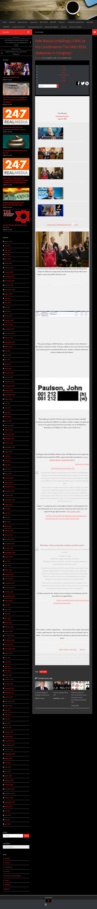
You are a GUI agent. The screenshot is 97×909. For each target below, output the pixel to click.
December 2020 (9, 539)
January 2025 (9, 325)
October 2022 (9, 443)
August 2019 (8, 600)
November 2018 (9, 640)
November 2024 (9, 333)
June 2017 (8, 714)
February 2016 (9, 780)
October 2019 (9, 592)
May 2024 (7, 360)
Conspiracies (9, 867)
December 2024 (9, 329)
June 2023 (8, 408)
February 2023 (9, 425)
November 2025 (9, 281)
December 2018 (9, 636)
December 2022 (9, 434)
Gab (71, 649)
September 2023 (10, 395)
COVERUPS (6, 27)
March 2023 (8, 421)
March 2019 (8, 622)
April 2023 (8, 417)
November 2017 (9, 692)
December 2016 (9, 741)
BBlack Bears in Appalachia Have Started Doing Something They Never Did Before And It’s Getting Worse (15, 180)
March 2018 (8, 675)
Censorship (89, 22)
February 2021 (9, 530)
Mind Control (44, 22)
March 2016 (8, 776)
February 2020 (9, 574)
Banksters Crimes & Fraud (76, 22)
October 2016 (9, 749)
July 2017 (7, 710)
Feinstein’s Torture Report (13, 876)
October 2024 (9, 338)
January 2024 (9, 377)
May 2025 (7, 307)
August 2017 (8, 706)
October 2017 (9, 697)
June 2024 (8, 355)
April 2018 (8, 671)
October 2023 (9, 390)
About (63, 77)
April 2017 (8, 723)
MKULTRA (53, 22)
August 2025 (8, 294)
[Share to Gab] (72, 225)
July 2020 (7, 561)
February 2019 (9, 627)
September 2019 (10, 596)
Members (7, 884)
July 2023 (7, 403)
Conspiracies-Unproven (35, 27)
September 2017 (10, 701)
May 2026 (7, 254)
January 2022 (9, 482)
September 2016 (10, 754)
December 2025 (9, 276)
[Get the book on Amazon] (28, 32)
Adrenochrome (22, 22)
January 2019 (9, 631)
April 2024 (8, 364)
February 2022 (9, 478)
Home (5, 22)
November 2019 (9, 587)
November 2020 (9, 544)
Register (7, 889)
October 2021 (9, 495)
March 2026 (8, 263)
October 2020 (9, 548)
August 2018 (8, 653)
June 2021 (8, 513)
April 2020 (8, 565)
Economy (64, 27)
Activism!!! (12, 22)
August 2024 (8, 346)
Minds (74, 649)
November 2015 (9, 793)
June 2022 (8, 460)
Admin (38, 58)
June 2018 (8, 662)
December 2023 (9, 381)
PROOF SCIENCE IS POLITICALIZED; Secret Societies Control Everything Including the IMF (79, 697)
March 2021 (8, 526)
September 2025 (10, 289)
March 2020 (8, 570)
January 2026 (9, 272)
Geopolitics (33, 22)
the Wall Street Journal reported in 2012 (63, 468)
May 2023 (7, 412)
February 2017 (9, 732)
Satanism (61, 22)
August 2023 (8, 399)
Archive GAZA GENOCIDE (11, 77)
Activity (7, 863)
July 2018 (7, 657)
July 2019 (7, 605)
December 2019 (9, 583)
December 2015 (9, 789)
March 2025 (8, 316)
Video (63, 72)
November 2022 (9, 438)
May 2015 (7, 820)
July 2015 (7, 811)
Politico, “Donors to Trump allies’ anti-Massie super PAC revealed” (64, 545)
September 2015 (10, 802)
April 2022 (8, 469)
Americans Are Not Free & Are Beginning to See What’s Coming (14, 128)
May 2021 (7, 517)
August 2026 (8, 241)
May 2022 (7, 465)
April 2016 (8, 771)
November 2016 (9, 745)
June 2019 (8, 609)
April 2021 (8, 522)
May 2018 (7, 666)
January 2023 (9, 430)
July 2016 (7, 763)
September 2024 (10, 342)
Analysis (63, 69)
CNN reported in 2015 (73, 511)
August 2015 (8, 806)
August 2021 (8, 504)
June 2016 (8, 767)
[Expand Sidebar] (94, 32)
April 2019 (8, 618)
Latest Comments (64, 75)
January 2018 (9, 684)
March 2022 (8, 473)
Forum (7, 880)
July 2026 (7, 246)
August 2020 (8, 557)
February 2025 (9, 320)
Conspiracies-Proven (18, 27)
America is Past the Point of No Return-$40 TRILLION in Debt (13, 204)
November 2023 (9, 386)
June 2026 (8, 250)
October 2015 (9, 798)
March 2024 (8, 368)
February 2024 (9, 373)
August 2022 (8, 452)
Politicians (39, 32)
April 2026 (8, 259)
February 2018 (9, 679)
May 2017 (7, 719)
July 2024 (7, 351)
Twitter (61, 649)
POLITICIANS (43, 671)
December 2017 (9, 688)
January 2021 (9, 535)
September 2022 (10, 447)
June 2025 (8, 303)
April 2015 (8, 824)
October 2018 (9, 644)
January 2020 (9, 579)
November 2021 (9, 491)
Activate (7, 858)
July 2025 (7, 298)
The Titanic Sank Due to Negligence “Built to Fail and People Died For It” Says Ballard (15, 99)
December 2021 (9, 487)
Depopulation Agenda (51, 27)
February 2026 (9, 268)
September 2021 (10, 500)
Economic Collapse (75, 27)
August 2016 (8, 758)
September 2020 (10, 552)
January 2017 (9, 736)
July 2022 (7, 456)
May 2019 (7, 614)
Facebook (66, 649)
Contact (63, 80)
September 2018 (10, 649)
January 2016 (9, 784)
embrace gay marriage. (82, 464)
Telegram (82, 649)
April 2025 (8, 311)
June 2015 (8, 815)
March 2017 (8, 728)
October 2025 (9, 285)
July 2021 (7, 508)
